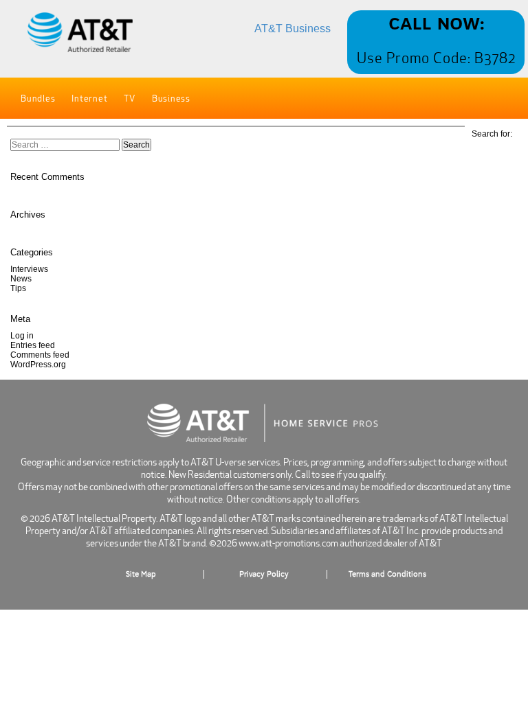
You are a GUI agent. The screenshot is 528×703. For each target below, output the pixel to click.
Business (171, 98)
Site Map (141, 574)
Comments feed (39, 355)
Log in (22, 336)
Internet (89, 98)
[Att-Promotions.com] (80, 33)
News (21, 279)
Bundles (38, 98)
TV (129, 98)
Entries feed (32, 345)
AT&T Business (292, 28)
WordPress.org (38, 364)
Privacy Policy (264, 574)
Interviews (29, 269)
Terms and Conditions (387, 574)
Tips (18, 288)
